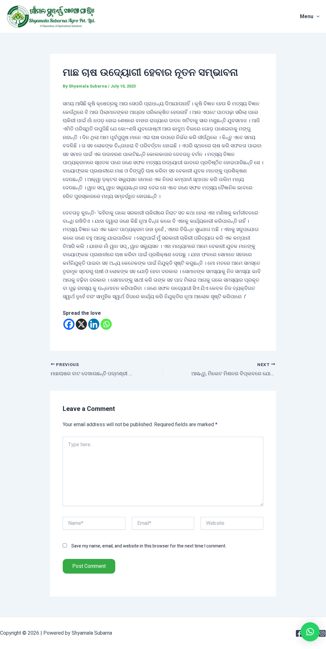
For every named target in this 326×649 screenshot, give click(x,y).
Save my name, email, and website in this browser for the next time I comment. (148, 546)
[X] (81, 324)
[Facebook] (68, 324)
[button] (310, 631)
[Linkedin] (93, 324)
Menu (306, 16)
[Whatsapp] (106, 324)
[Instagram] (322, 633)
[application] (316, 16)
